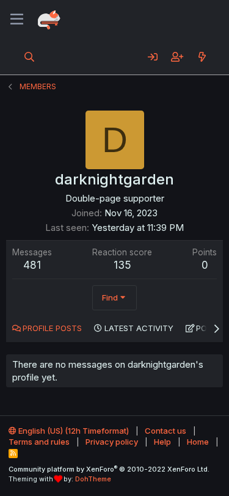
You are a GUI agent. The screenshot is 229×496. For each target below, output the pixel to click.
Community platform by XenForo (109, 469)
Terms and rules (39, 442)
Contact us (165, 431)
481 (32, 265)
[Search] (29, 57)
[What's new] (201, 57)
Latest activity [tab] (138, 328)
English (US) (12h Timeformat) (72, 431)
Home (198, 442)
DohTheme (93, 479)
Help (162, 442)
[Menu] (16, 19)
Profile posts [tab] (52, 328)
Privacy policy (111, 442)
